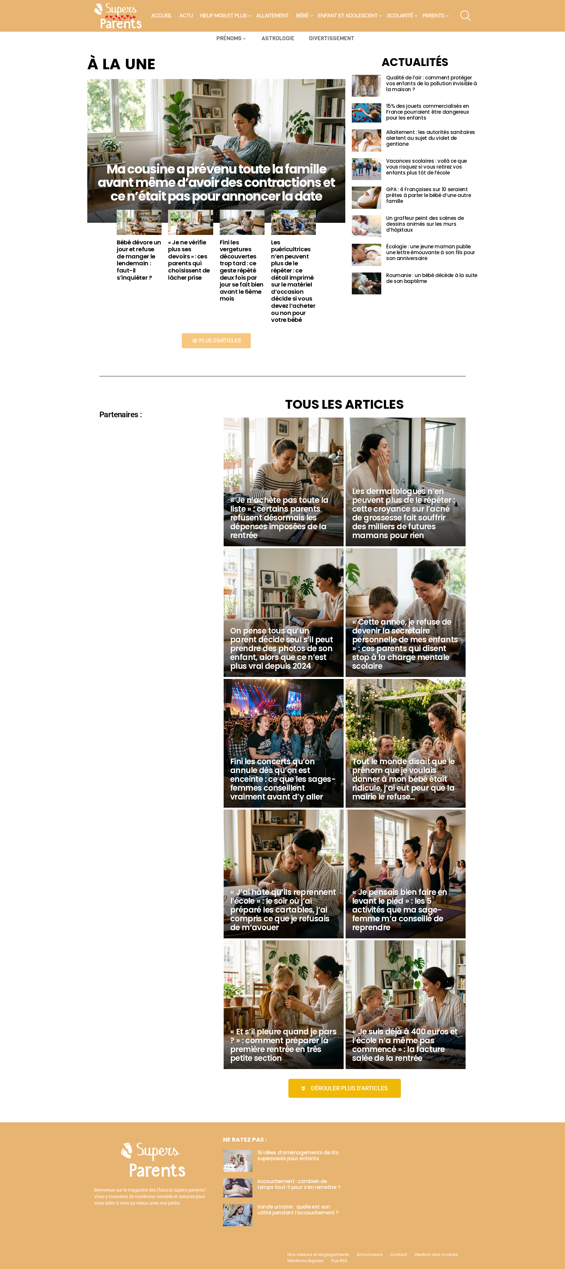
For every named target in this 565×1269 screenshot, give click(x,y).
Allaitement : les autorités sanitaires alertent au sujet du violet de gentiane (430, 138)
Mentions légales (305, 1260)
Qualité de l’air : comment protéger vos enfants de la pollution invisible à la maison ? (431, 83)
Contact (398, 1254)
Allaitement (272, 15)
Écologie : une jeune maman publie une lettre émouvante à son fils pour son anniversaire (430, 252)
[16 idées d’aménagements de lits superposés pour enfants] (237, 1161)
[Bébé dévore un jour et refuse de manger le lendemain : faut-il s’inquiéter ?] (139, 222)
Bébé (302, 15)
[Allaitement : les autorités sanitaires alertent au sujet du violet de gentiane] (366, 140)
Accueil (161, 15)
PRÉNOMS (229, 38)
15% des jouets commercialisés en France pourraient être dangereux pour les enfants (427, 112)
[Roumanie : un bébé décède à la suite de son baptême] (366, 283)
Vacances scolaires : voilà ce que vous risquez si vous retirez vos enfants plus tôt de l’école (426, 166)
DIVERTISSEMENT (331, 38)
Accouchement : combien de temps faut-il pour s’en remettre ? (298, 1184)
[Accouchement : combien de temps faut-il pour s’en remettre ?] (237, 1188)
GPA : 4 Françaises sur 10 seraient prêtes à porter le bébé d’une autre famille (428, 195)
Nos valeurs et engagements (318, 1254)
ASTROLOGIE (278, 38)
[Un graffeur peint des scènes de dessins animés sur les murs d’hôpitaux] (366, 226)
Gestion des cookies (436, 1254)
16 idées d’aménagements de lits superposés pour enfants (297, 1155)
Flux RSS (339, 1260)
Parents (433, 15)
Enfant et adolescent (348, 15)
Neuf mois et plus (223, 15)
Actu (186, 15)
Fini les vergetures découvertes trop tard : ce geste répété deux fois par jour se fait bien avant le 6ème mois (242, 270)
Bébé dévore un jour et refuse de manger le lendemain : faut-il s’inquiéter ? (139, 260)
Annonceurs (370, 1254)
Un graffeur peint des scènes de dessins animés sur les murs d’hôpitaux (425, 224)
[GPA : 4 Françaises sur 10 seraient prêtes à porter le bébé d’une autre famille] (366, 198)
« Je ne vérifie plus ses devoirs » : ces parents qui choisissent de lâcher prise (189, 260)
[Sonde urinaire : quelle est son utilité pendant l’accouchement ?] (237, 1215)
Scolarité (400, 15)
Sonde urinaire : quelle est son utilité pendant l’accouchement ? (297, 1209)
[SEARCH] (465, 16)
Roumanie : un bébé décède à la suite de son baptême (431, 278)
